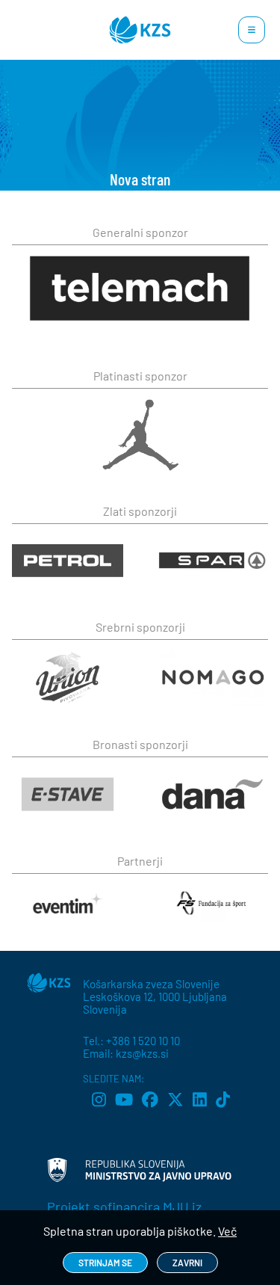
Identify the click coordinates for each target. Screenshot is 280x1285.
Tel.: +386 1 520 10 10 (131, 1040)
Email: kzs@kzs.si (126, 1053)
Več (227, 1231)
